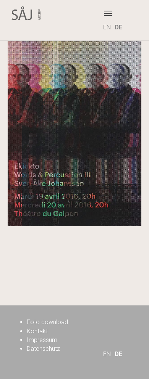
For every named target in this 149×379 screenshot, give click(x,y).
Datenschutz (43, 348)
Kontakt (37, 331)
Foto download (47, 322)
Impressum (42, 340)
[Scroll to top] (117, 347)
